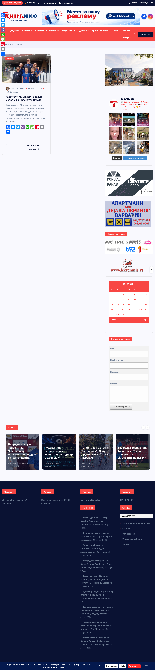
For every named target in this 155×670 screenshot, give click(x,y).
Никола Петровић (18, 89)
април (19, 45)
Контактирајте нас (121, 407)
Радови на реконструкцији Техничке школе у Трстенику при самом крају (96, 536)
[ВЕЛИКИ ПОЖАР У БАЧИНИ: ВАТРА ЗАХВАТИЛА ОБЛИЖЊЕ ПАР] (129, 147)
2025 (12, 45)
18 (135, 304)
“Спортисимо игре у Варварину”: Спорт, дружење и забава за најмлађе (95, 452)
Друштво (14, 31)
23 (123, 309)
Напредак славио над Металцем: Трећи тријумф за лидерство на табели (132, 452)
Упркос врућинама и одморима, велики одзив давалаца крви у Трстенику (93, 548)
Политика (54, 31)
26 (140, 309)
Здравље (82, 31)
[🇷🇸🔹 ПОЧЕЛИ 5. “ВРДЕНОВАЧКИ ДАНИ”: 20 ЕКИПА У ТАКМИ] (129, 133)
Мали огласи (128, 534)
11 (135, 299)
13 (146, 299)
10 (129, 299)
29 (117, 314)
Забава (114, 31)
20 (146, 304)
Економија (40, 31)
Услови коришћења (132, 539)
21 (112, 309)
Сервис (126, 528)
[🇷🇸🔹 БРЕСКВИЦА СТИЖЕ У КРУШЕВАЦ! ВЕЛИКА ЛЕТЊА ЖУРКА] (115, 133)
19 (141, 304)
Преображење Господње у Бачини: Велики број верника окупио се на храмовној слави (95, 641)
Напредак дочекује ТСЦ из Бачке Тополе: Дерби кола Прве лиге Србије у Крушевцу (96, 564)
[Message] (2, 39)
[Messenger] (2, 19)
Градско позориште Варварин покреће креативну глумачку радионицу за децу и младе (96, 610)
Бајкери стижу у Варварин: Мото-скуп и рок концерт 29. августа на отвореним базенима (96, 579)
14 (112, 304)
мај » (145, 320)
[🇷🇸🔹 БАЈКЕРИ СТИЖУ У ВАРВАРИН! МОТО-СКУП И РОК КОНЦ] (129, 119)
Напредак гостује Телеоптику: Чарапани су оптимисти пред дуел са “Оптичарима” (22, 451)
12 (141, 299)
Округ (94, 31)
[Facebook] (2, 15)
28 (112, 314)
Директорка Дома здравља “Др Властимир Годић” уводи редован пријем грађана (97, 594)
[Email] (2, 49)
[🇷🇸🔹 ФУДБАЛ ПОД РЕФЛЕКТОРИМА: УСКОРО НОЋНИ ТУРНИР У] (143, 119)
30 (123, 314)
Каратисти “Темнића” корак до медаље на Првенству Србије (24, 98)
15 (118, 304)
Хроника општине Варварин (136, 523)
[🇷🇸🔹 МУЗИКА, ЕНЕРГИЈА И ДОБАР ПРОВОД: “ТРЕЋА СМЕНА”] (143, 147)
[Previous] (143, 427)
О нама (125, 544)
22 (117, 309)
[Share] (2, 53)
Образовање (68, 31)
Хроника (125, 31)
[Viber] (2, 29)
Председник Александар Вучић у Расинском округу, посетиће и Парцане (94, 521)
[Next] (147, 427)
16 (123, 304)
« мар (113, 320)
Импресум (145, 34)
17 (129, 304)
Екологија (27, 31)
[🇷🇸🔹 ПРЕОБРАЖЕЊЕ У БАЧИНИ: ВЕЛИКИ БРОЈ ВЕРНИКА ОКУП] (115, 119)
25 (135, 309)
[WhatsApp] (2, 34)
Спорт (126, 38)
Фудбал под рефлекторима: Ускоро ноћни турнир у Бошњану (59, 452)
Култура (104, 31)
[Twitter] (2, 24)
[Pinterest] (2, 44)
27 (25, 45)
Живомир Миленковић (17, 463)
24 (129, 309)
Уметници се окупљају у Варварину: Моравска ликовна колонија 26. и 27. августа (95, 625)
